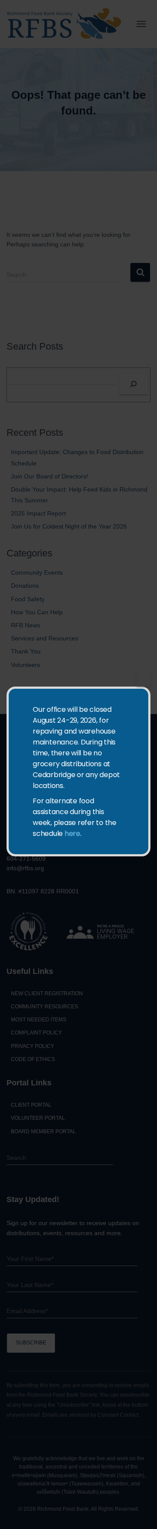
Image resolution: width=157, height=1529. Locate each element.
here (72, 833)
